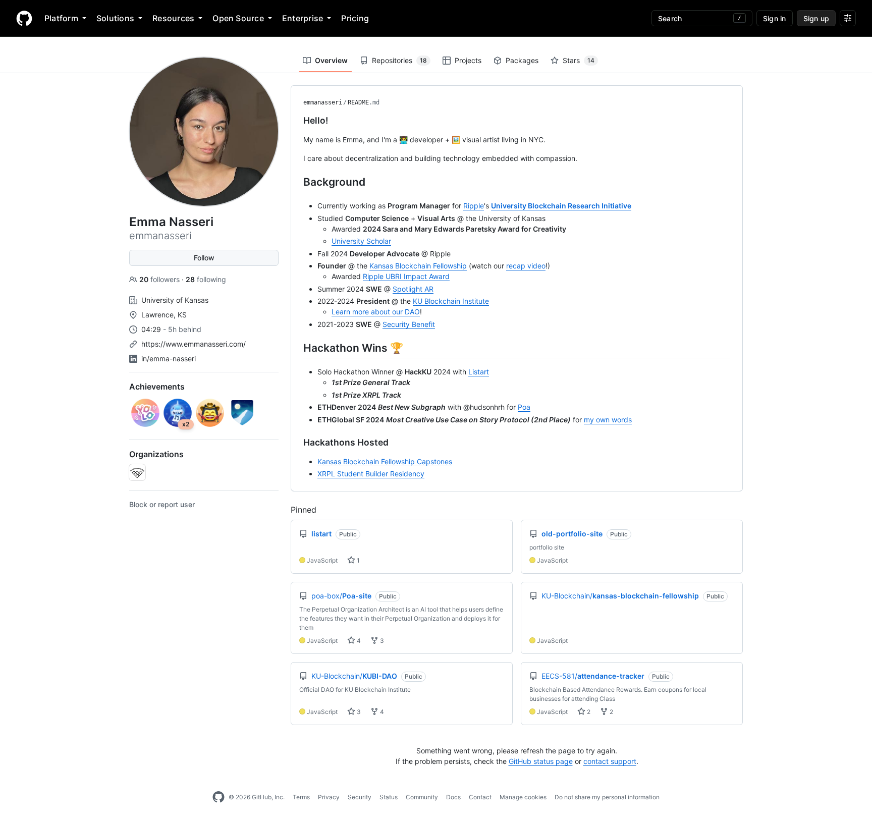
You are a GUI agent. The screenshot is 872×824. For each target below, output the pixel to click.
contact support (609, 761)
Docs (453, 797)
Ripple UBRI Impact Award (406, 276)
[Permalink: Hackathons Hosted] (296, 442)
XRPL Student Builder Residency (370, 473)
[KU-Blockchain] (137, 472)
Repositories (399, 60)
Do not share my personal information (607, 797)
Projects (468, 60)
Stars (578, 60)
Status (388, 797)
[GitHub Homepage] (218, 797)
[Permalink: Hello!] (296, 121)
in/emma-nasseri (168, 358)
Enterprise (302, 18)
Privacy (329, 797)
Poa (524, 407)
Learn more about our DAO (376, 311)
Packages (522, 60)
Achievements (157, 386)
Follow (204, 257)
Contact (480, 797)
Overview (331, 60)
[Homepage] (24, 18)
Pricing (355, 18)
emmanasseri (322, 102)
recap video (526, 265)
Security (359, 797)
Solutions (115, 18)
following (206, 279)
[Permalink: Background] (296, 182)
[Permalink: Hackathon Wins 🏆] (296, 348)
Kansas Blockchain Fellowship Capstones (384, 461)
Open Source (238, 18)
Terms (301, 797)
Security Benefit (409, 324)
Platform (61, 18)
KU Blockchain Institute (451, 301)
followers (160, 279)
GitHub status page (541, 761)
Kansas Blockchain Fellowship (418, 265)
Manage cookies (523, 797)
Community (422, 797)
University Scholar (361, 241)
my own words (608, 419)
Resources (173, 18)
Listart (478, 371)
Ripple (473, 205)
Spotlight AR (413, 289)
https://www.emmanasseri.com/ (193, 344)
